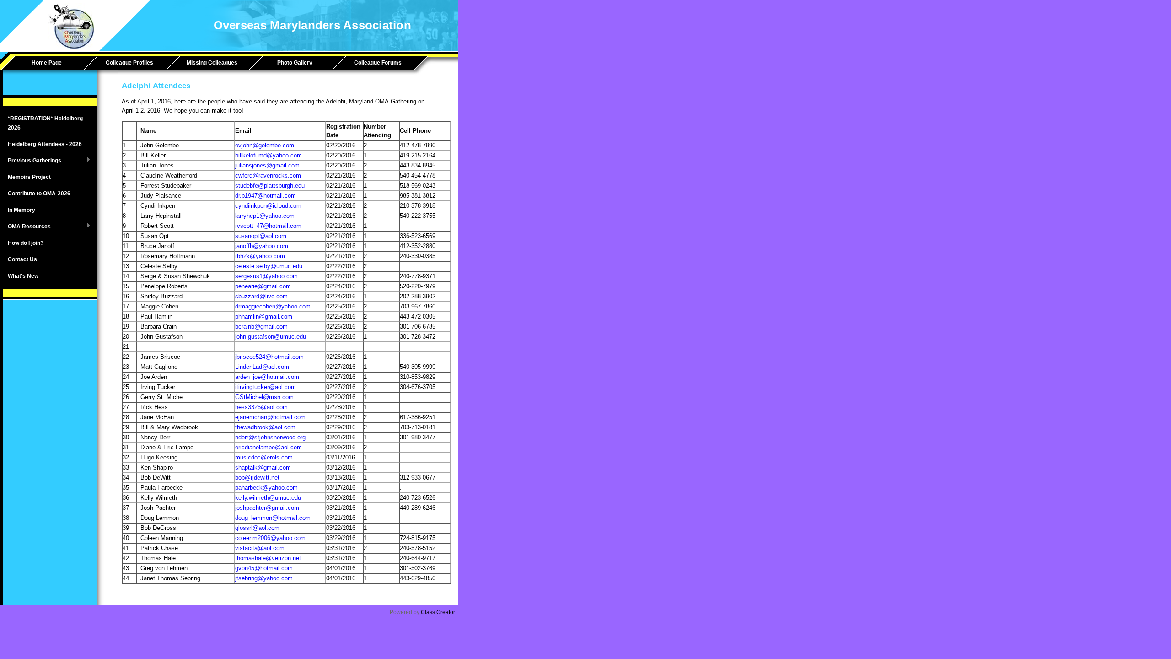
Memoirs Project (29, 177)
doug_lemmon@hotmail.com (273, 517)
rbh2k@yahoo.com (260, 256)
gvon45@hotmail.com (264, 568)
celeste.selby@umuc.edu (268, 266)
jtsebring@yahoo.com (264, 578)
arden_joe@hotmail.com (267, 376)
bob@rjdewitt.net (257, 477)
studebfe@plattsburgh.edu (270, 185)
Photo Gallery (294, 62)
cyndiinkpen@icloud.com (268, 205)
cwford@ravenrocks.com (268, 175)
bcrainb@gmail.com (261, 326)
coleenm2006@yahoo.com (270, 538)
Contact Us (22, 259)
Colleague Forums (378, 62)
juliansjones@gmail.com (267, 165)
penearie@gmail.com (263, 286)
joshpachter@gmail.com (267, 507)
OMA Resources (27, 227)
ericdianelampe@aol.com (268, 447)
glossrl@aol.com (257, 527)
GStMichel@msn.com (264, 397)
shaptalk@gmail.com (263, 467)
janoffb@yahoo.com (261, 246)
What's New (23, 276)
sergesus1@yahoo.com (266, 276)
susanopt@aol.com (260, 235)
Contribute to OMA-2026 (39, 193)
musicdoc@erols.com (264, 457)
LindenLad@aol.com (262, 366)
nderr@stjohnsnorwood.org (270, 437)
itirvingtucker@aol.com (265, 387)
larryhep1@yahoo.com (265, 215)
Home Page (47, 62)
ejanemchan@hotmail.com (270, 417)
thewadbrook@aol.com (265, 427)
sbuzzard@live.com (261, 296)
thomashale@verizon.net (268, 558)
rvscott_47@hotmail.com (268, 225)
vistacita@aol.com (260, 548)
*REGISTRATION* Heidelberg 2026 (45, 123)
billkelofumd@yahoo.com (268, 155)
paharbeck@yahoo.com (266, 487)
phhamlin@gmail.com (263, 316)
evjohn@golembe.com (264, 145)
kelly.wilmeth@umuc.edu (268, 497)
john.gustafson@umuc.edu (270, 336)
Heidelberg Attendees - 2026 (45, 144)
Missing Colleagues (212, 62)
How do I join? (25, 243)
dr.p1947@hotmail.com (265, 195)
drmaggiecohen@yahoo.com (273, 306)
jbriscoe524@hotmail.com (269, 356)
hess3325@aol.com (261, 407)
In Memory (21, 210)
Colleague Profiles (129, 62)
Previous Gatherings (32, 161)
